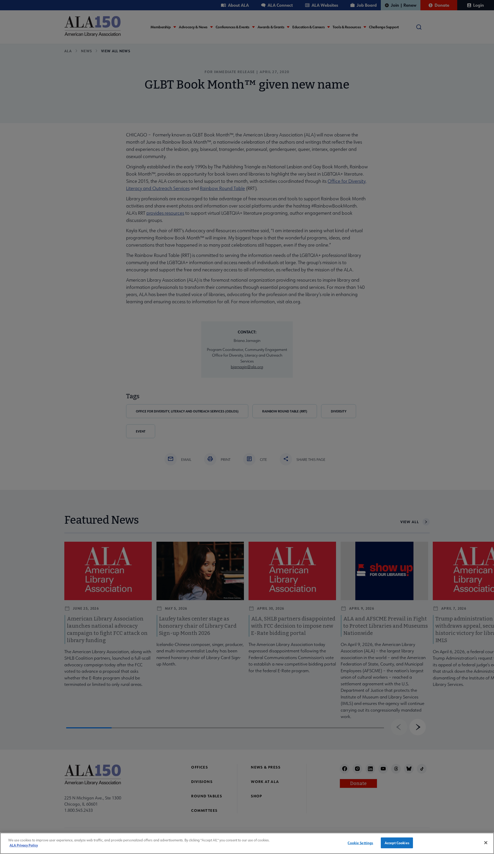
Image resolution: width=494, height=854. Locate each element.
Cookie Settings (360, 843)
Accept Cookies (397, 843)
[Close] (485, 842)
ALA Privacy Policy (24, 845)
